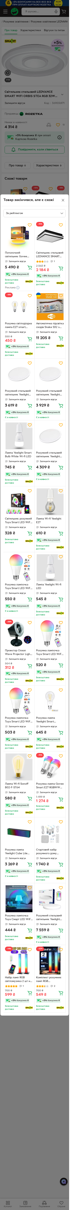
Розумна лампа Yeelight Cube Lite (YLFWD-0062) (16, 852)
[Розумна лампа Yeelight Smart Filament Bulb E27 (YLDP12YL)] (50, 701)
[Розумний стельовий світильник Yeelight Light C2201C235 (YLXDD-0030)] (19, 374)
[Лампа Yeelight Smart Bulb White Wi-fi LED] (19, 436)
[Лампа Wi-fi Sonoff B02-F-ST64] (19, 767)
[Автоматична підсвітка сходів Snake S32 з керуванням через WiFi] (50, 306)
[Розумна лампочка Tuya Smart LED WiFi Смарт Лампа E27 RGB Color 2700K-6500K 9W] (19, 568)
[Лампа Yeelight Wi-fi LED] (50, 568)
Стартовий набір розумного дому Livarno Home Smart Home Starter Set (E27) (48, 852)
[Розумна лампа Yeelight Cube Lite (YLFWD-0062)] (19, 833)
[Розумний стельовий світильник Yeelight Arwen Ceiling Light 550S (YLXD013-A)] (50, 899)
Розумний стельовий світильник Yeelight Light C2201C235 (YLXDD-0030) (18, 393)
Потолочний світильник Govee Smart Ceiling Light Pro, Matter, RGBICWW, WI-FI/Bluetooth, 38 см (17, 255)
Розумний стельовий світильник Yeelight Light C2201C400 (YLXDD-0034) (49, 455)
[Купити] (30, 267)
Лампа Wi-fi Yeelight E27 (48, 521)
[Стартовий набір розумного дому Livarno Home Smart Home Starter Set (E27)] (50, 833)
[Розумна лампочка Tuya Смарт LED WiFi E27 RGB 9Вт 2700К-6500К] (19, 899)
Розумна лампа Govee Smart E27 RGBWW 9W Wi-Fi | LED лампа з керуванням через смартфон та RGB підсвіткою (50, 786)
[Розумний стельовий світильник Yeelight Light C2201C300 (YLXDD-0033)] (50, 374)
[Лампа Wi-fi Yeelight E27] (50, 502)
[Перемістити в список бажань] (30, 225)
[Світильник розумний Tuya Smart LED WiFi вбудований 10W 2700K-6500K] (19, 502)
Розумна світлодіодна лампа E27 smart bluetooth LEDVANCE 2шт (18, 325)
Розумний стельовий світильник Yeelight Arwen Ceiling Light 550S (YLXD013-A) (49, 918)
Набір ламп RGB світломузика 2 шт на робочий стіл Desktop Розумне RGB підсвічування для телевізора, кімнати (18, 979)
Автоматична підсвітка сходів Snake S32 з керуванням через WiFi (50, 325)
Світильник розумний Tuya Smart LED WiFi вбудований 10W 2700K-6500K (18, 521)
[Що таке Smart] (29, 281)
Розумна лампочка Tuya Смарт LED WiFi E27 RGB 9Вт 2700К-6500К (18, 918)
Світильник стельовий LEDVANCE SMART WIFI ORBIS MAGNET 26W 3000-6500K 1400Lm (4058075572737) (49, 255)
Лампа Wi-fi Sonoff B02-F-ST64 (16, 786)
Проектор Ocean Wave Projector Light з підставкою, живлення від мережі (18, 652)
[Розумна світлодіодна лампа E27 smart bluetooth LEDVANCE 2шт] (19, 306)
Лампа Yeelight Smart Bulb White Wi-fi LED (18, 455)
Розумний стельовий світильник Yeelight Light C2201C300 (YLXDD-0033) (49, 393)
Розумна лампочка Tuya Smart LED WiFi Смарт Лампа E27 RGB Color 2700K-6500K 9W (18, 586)
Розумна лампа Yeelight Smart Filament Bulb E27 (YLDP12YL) (47, 720)
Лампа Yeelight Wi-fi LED (48, 586)
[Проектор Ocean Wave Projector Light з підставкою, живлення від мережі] (19, 633)
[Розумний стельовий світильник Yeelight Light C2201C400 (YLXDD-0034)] (50, 436)
